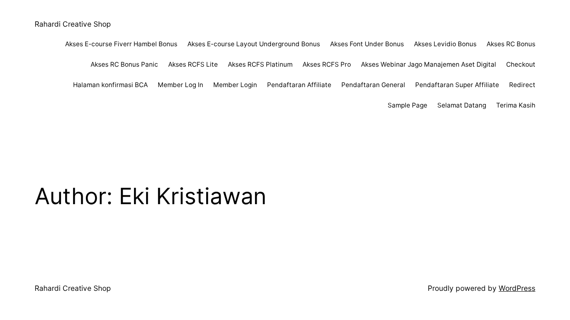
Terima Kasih (515, 105)
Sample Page (407, 105)
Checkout (520, 64)
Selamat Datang (461, 105)
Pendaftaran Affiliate (299, 85)
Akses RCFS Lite (193, 64)
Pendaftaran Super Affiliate (457, 85)
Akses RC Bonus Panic (124, 64)
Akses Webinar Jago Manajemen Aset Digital (428, 64)
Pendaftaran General (373, 85)
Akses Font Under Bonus (367, 44)
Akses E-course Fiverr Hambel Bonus (121, 44)
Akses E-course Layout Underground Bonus (253, 44)
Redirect (522, 85)
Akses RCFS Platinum (260, 64)
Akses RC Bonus (511, 44)
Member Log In (180, 85)
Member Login (235, 85)
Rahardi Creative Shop (73, 24)
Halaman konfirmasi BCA (110, 85)
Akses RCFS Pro (327, 64)
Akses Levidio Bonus (445, 44)
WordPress (517, 288)
